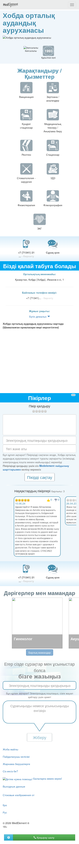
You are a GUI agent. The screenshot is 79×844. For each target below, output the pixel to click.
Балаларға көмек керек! (47, 778)
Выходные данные (14, 786)
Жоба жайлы (10, 749)
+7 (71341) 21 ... (26, 254)
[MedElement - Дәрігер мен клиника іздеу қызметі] (10, 4)
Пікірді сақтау (39, 477)
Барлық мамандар (39, 652)
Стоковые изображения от (18, 795)
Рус (5, 812)
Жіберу (39, 737)
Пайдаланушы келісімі (16, 756)
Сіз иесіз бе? (10, 771)
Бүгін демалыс (38, 316)
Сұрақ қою (53, 252)
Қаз (5, 805)
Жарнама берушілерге (16, 764)
